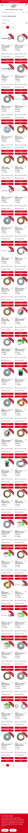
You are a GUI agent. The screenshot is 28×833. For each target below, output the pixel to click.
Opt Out (13, 830)
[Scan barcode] (26, 12)
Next (13, 27)
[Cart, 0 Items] (25, 5)
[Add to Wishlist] (12, 45)
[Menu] (2, 5)
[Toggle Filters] (26, 23)
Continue (5, 830)
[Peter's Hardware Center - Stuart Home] (14, 6)
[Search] (23, 12)
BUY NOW (7, 62)
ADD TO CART (7, 59)
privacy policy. (12, 822)
